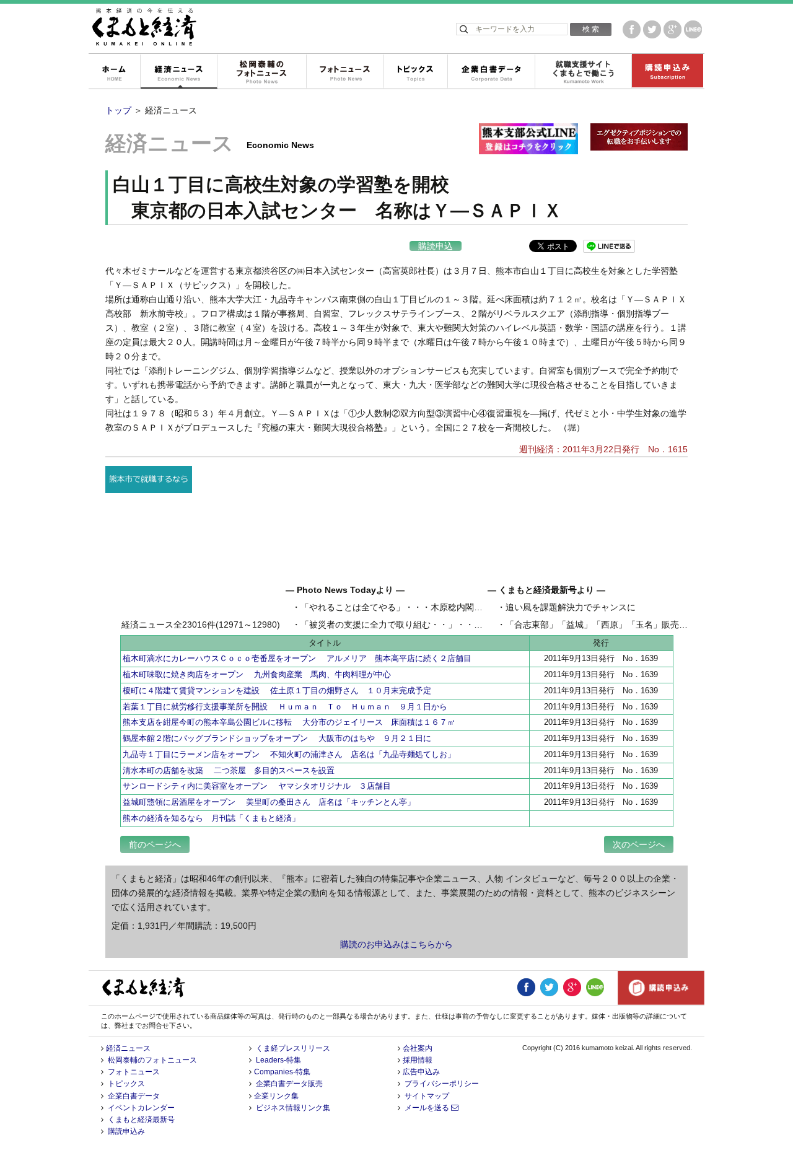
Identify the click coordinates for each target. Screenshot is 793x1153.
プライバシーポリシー (442, 1083)
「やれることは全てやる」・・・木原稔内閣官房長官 (404, 607)
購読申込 (435, 246)
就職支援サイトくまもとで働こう (583, 71)
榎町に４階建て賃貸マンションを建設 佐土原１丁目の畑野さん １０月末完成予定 (277, 690)
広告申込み (421, 1072)
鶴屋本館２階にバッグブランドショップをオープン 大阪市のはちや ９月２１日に (281, 738)
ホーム (114, 71)
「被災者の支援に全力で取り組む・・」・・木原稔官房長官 (417, 624)
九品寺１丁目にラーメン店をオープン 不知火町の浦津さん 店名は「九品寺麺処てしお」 (289, 754)
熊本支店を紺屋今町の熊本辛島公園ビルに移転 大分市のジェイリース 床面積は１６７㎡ (289, 722)
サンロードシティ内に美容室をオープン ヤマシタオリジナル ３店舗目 (257, 786)
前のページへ (155, 844)
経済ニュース (178, 71)
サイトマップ (427, 1096)
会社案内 (417, 1048)
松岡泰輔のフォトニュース (261, 71)
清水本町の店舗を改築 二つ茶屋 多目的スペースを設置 (229, 770)
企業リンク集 (276, 1096)
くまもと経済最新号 (141, 1119)
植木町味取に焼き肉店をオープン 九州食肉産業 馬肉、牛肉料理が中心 (257, 674)
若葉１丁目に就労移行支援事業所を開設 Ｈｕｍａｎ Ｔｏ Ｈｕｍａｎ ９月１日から (285, 706)
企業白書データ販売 (289, 1083)
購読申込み (667, 71)
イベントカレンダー (141, 1107)
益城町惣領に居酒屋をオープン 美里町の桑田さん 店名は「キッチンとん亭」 (269, 802)
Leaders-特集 (278, 1060)
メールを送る (428, 1107)
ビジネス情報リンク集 (293, 1107)
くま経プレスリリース (293, 1048)
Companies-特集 (282, 1072)
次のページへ (639, 844)
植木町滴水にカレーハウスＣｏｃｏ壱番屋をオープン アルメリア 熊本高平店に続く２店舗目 (297, 658)
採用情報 (417, 1060)
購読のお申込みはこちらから (396, 944)
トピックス (415, 71)
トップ (118, 110)
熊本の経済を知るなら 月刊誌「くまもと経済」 (211, 818)
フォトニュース (345, 71)
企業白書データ (491, 71)
